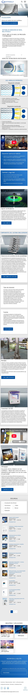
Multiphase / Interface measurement (16, 526)
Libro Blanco (7, 508)
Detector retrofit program (14, 517)
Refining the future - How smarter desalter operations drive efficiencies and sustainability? (17, 572)
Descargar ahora (12, 521)
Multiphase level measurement (15, 553)
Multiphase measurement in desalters (16, 544)
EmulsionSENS (12, 580)
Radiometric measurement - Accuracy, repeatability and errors (16, 562)
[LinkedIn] (5, 688)
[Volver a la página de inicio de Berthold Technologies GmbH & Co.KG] (7, 2)
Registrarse (6, 673)
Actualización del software (10, 503)
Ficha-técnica (7, 505)
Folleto (16, 505)
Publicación (7, 510)
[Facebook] (2, 688)
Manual (16, 508)
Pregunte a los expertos (10, 23)
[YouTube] (8, 688)
